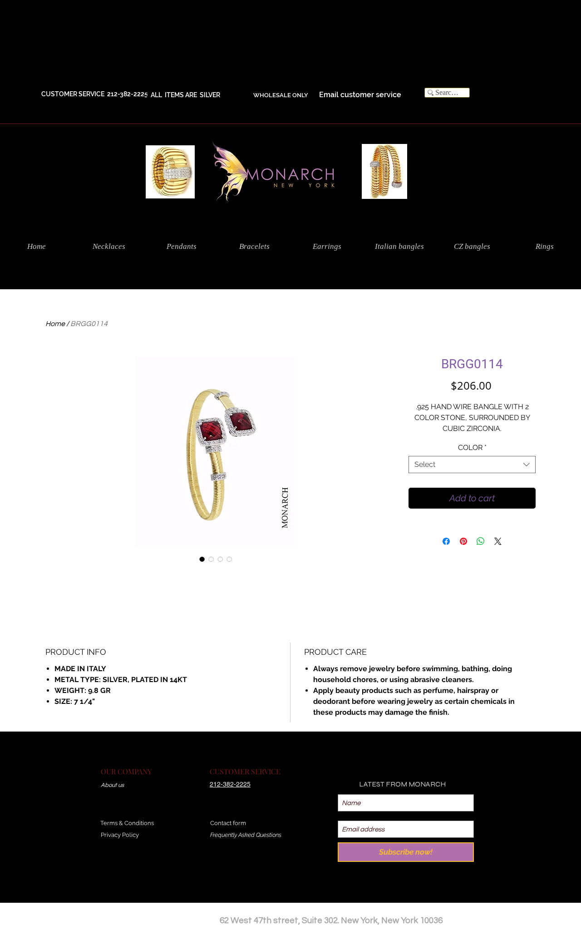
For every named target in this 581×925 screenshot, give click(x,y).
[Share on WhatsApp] (480, 541)
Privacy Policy (120, 834)
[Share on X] (497, 541)
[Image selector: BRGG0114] (202, 559)
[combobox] (472, 464)
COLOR (472, 447)
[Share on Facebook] (446, 541)
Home (55, 323)
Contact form (228, 823)
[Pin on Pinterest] (463, 541)
